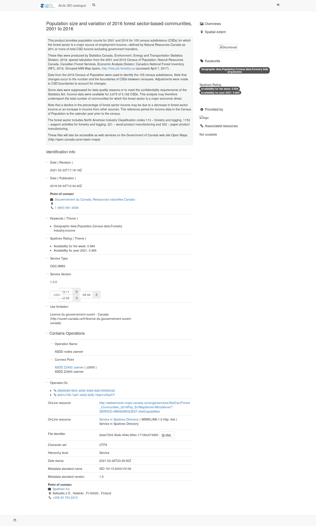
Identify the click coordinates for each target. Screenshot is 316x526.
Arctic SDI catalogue (72, 5)
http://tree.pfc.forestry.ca (118, 68)
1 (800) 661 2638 (66, 207)
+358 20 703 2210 (65, 497)
